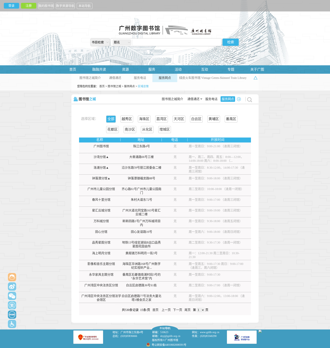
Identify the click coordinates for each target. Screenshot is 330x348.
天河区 (179, 119)
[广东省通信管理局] (88, 337)
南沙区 (130, 129)
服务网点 (165, 77)
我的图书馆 (46, 5)
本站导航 (84, 5)
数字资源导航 (65, 5)
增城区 (164, 129)
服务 (151, 69)
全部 (111, 119)
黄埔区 (214, 119)
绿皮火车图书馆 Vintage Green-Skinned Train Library (213, 77)
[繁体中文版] (12, 305)
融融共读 (99, 69)
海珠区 (144, 119)
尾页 (187, 310)
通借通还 (115, 77)
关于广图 (257, 69)
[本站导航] (165, 326)
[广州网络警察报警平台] (242, 337)
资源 (125, 69)
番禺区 (231, 119)
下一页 (177, 310)
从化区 (147, 129)
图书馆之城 (114, 86)
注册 (29, 5)
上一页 (166, 310)
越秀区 (127, 119)
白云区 (196, 119)
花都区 (112, 129)
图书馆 (87, 99)
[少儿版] (12, 277)
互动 (204, 69)
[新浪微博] (12, 286)
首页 (72, 69)
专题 (230, 69)
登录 (11, 5)
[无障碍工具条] (12, 324)
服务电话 (140, 77)
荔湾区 (161, 119)
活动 (178, 69)
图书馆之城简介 (90, 77)
